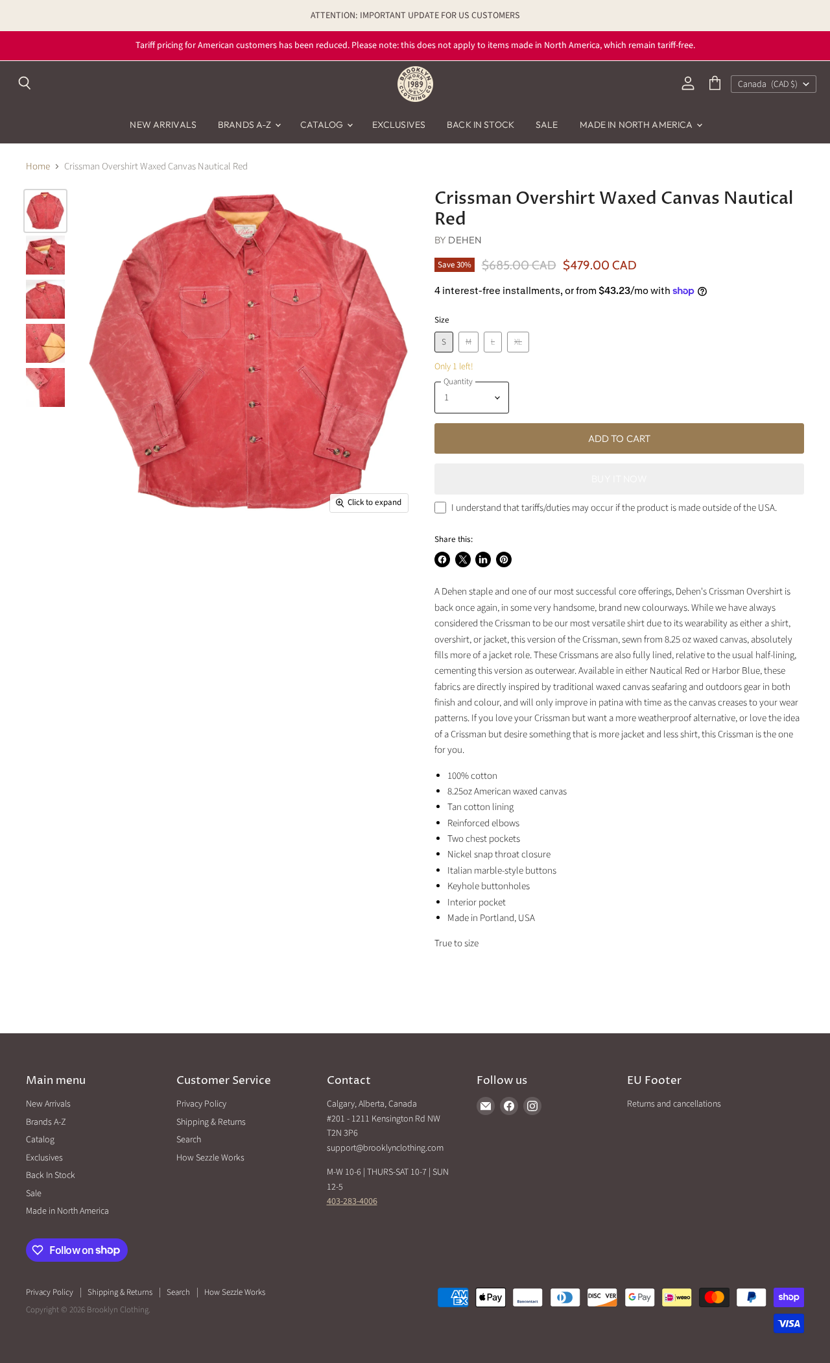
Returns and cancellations (674, 1104)
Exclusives (398, 124)
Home (38, 166)
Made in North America (637, 124)
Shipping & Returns (211, 1122)
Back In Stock (480, 124)
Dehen (465, 240)
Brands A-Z (246, 124)
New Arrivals (163, 124)
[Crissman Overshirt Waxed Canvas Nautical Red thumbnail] (45, 211)
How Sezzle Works (210, 1157)
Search (188, 1139)
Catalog (323, 124)
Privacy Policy (201, 1104)
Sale (547, 124)
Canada (768, 84)
